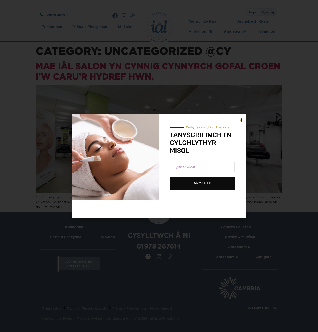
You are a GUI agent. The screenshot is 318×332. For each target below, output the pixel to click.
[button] (239, 120)
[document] (159, 166)
